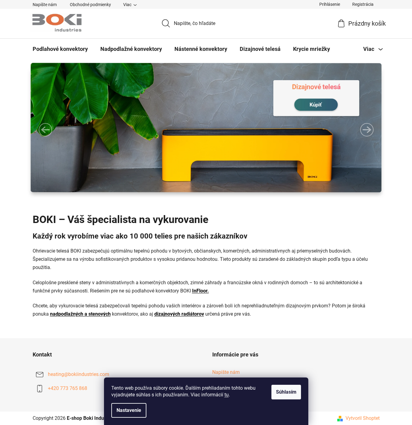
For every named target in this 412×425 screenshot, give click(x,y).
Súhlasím (286, 392)
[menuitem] (60, 49)
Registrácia (363, 4)
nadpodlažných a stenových (80, 314)
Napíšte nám (45, 4)
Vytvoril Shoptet (363, 418)
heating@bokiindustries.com (78, 374)
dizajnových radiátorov (179, 314)
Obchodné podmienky (90, 4)
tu (226, 395)
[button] (45, 129)
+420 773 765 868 (67, 388)
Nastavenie (128, 410)
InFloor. (200, 291)
